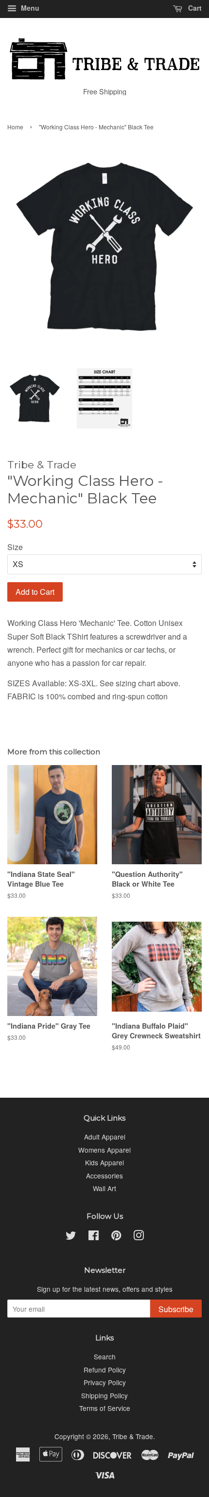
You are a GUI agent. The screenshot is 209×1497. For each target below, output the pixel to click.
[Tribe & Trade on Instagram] (138, 1237)
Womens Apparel (104, 1150)
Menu (29, 8)
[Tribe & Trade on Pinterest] (116, 1237)
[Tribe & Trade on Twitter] (71, 1237)
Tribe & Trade (132, 1436)
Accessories (104, 1175)
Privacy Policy (105, 1382)
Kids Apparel (104, 1162)
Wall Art (104, 1188)
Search (105, 1356)
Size (15, 546)
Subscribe (175, 1309)
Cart (194, 8)
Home (15, 127)
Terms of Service (104, 1408)
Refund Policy (105, 1369)
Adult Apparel (104, 1136)
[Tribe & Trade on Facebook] (93, 1237)
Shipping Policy (104, 1395)
